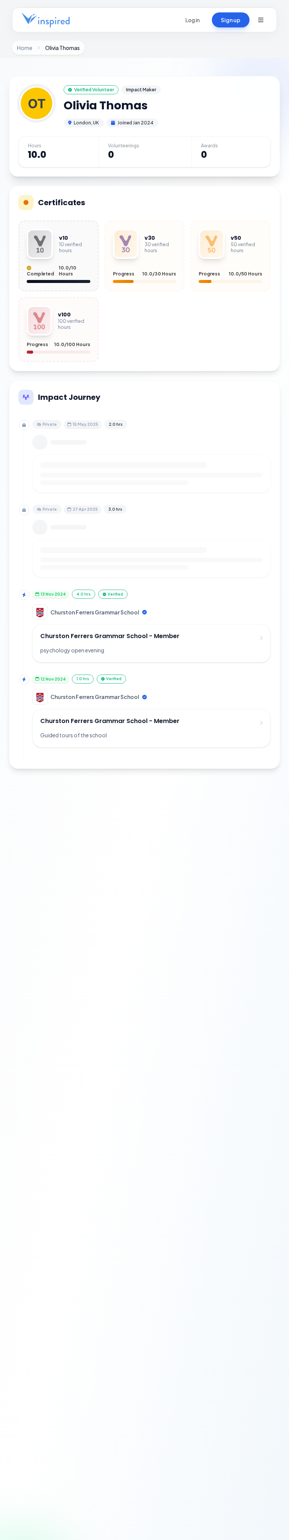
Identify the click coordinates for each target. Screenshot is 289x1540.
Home (24, 47)
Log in (193, 20)
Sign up (230, 20)
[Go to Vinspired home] (45, 19)
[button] (261, 20)
